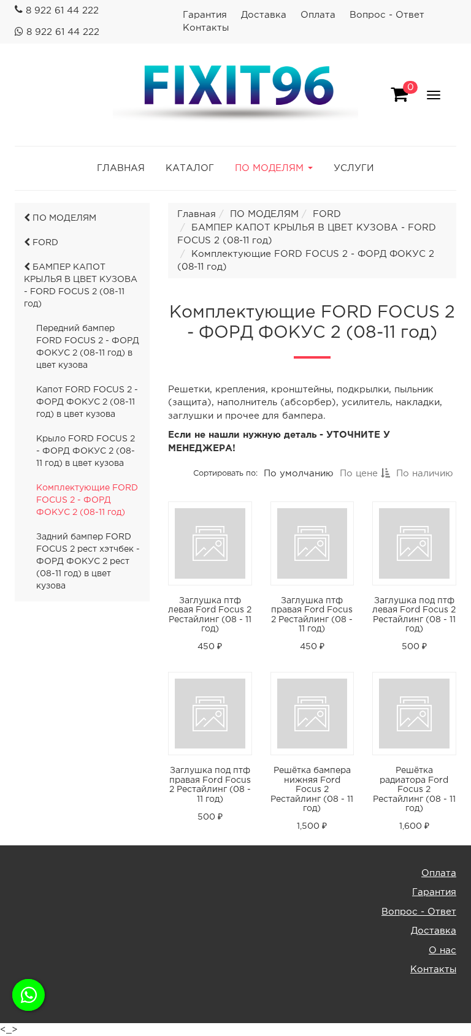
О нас (442, 950)
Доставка (263, 15)
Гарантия (205, 15)
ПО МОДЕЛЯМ (63, 218)
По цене (360, 474)
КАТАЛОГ (190, 168)
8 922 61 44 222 (62, 11)
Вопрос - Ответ (387, 15)
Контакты (206, 28)
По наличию (424, 474)
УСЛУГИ (354, 168)
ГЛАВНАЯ (121, 168)
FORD (44, 242)
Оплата (318, 15)
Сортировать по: (225, 473)
